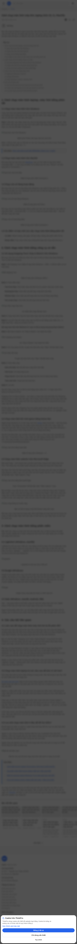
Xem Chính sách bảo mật (11, 926)
